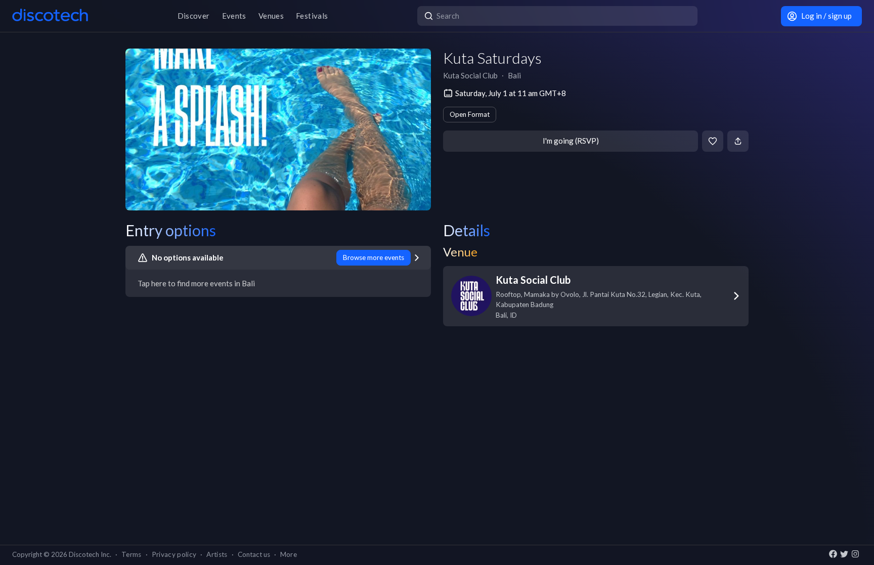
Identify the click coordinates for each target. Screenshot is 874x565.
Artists (216, 554)
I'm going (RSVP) (571, 140)
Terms (131, 554)
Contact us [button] (254, 554)
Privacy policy (174, 554)
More (288, 554)
